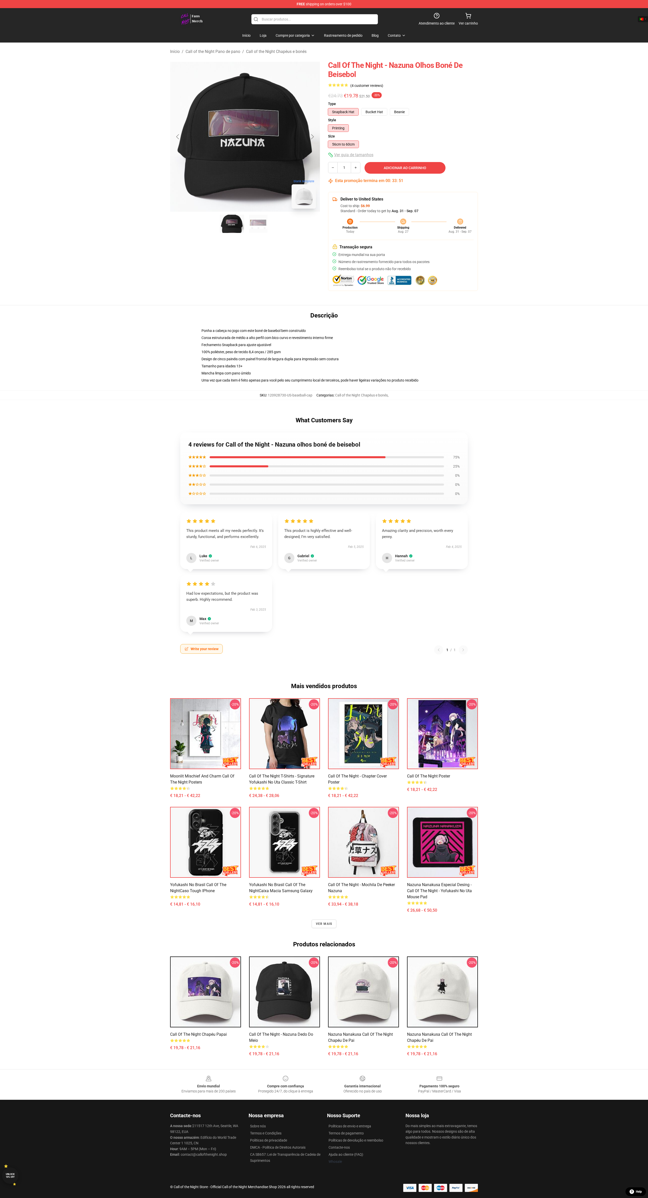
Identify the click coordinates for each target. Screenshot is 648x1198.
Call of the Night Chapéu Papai (198, 1034)
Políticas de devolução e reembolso (356, 1140)
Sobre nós (258, 1126)
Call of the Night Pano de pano (213, 51)
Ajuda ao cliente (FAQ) (346, 1154)
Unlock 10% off (10, 1175)
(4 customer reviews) (366, 86)
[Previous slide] (178, 136)
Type (332, 104)
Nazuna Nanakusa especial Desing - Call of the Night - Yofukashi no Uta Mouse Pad (439, 890)
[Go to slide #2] (258, 224)
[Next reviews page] (463, 649)
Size (331, 136)
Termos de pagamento (346, 1133)
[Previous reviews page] (438, 649)
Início (175, 51)
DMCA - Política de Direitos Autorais (278, 1147)
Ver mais (324, 924)
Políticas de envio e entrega (350, 1126)
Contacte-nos (339, 1147)
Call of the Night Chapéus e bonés (276, 51)
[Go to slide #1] (232, 224)
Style (332, 120)
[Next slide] (312, 136)
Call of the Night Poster (428, 776)
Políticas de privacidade (268, 1140)
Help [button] (639, 1191)
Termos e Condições (265, 1133)
